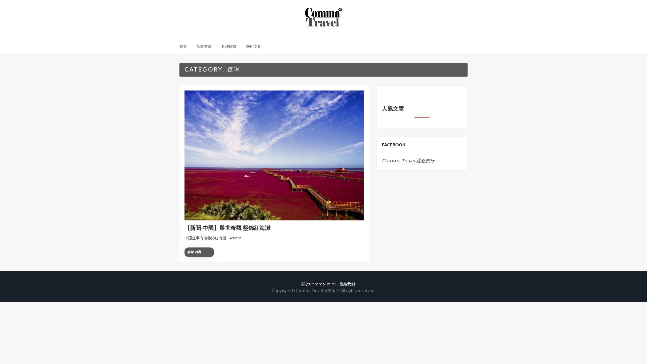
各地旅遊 (229, 46)
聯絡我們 (347, 284)
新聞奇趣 (204, 46)
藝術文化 (253, 46)
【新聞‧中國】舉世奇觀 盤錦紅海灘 (227, 228)
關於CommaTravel (319, 284)
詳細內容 (195, 252)
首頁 (183, 46)
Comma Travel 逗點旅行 (408, 161)
